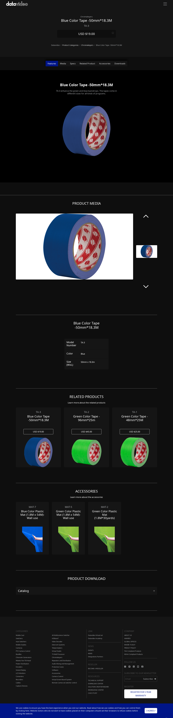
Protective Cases (58, 667)
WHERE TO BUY (129, 645)
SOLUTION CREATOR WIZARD (98, 687)
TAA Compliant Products (132, 651)
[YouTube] (139, 666)
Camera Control (57, 676)
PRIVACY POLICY (130, 648)
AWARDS (127, 638)
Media (63, 63)
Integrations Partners (95, 657)
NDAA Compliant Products (133, 654)
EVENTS (91, 650)
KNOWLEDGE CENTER (95, 690)
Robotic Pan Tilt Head (23, 661)
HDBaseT (55, 638)
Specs (73, 63)
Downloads (119, 63)
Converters (20, 676)
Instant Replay (21, 670)
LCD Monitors (20, 673)
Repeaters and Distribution (61, 661)
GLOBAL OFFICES (130, 642)
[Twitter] (131, 666)
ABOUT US (128, 635)
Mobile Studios (21, 645)
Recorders (19, 680)
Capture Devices (21, 686)
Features (52, 63)
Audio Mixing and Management (63, 664)
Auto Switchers (21, 642)
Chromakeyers (57, 657)
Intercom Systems (58, 645)
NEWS (90, 653)
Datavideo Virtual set (95, 635)
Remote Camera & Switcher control (64, 683)
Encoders (19, 667)
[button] (146, 217)
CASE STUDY (92, 693)
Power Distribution (22, 664)
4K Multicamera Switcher (61, 635)
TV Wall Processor (58, 654)
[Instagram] (126, 666)
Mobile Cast (20, 635)
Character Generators (23, 657)
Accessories (104, 63)
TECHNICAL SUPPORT (95, 680)
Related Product (87, 63)
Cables (18, 683)
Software (55, 670)
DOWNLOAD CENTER (95, 684)
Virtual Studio (56, 651)
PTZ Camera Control (23, 651)
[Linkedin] (135, 666)
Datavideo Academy (95, 638)
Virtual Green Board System (62, 680)
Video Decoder (57, 642)
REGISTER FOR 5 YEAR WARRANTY (140, 694)
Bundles (19, 654)
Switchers (19, 638)
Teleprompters (57, 648)
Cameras (19, 648)
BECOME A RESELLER (95, 668)
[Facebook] (143, 666)
